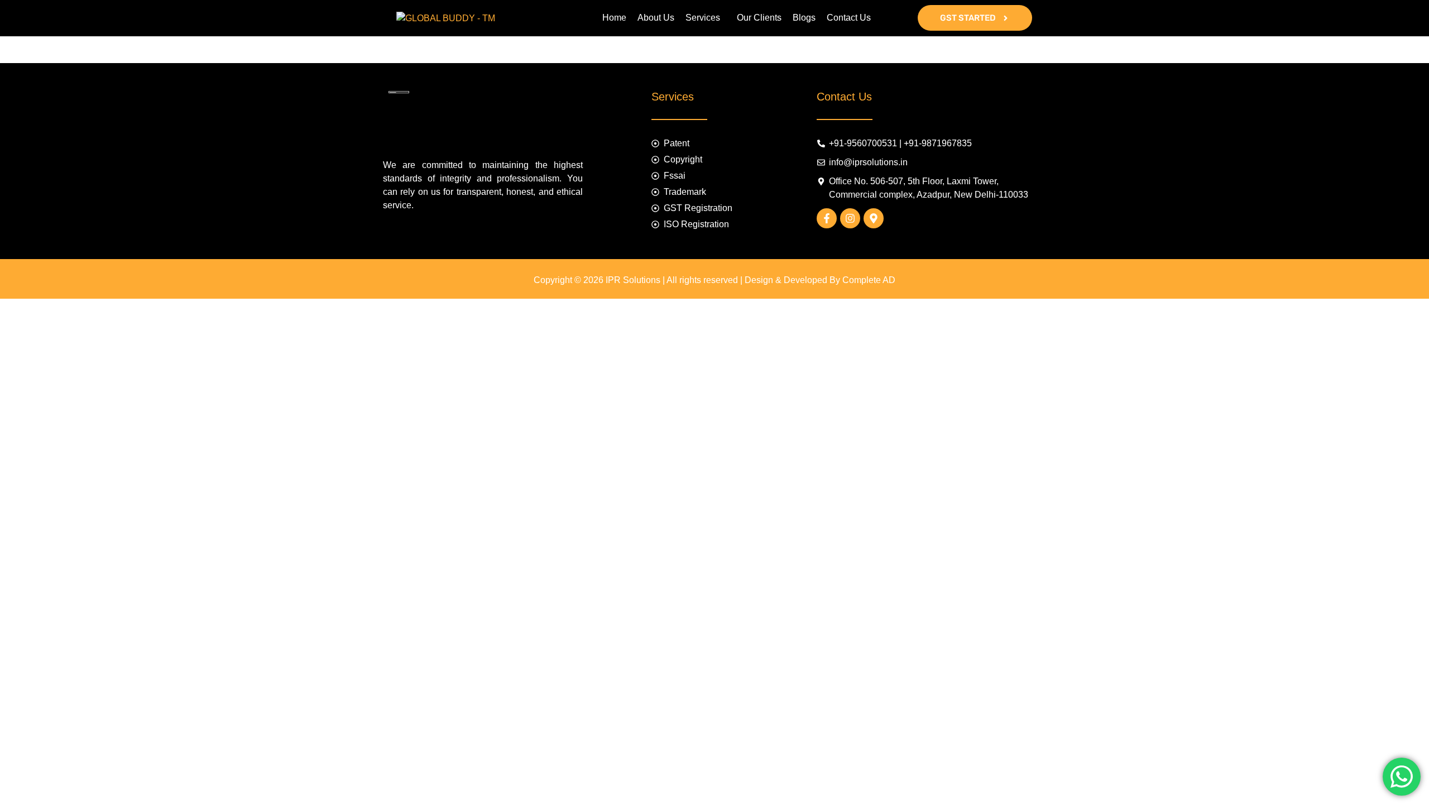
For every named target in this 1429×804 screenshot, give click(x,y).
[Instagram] (850, 218)
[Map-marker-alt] (874, 218)
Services (702, 17)
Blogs (804, 17)
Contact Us (849, 17)
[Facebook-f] (827, 218)
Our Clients (759, 17)
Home (614, 17)
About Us (655, 17)
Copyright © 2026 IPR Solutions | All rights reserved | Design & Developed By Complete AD (714, 280)
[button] (705, 18)
